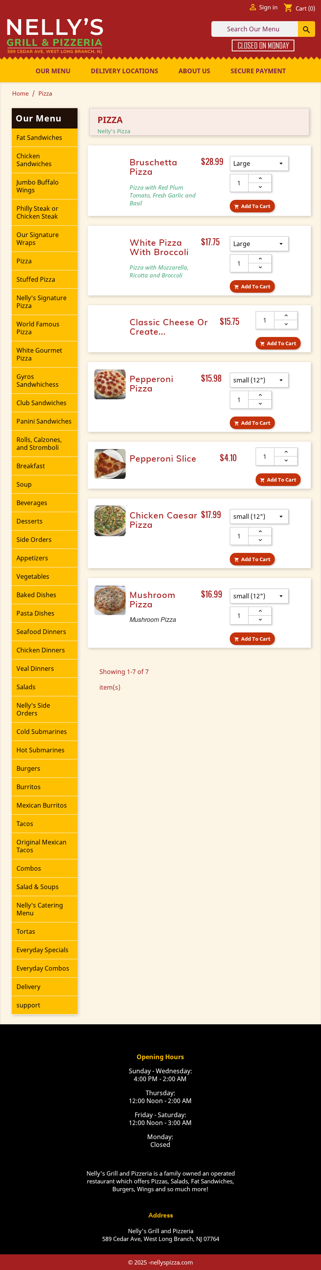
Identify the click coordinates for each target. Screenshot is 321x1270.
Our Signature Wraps (37, 238)
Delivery (28, 986)
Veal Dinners (35, 668)
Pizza (24, 261)
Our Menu (53, 71)
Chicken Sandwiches (34, 160)
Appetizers (32, 558)
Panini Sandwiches (44, 421)
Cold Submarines (41, 731)
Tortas (25, 931)
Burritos (28, 787)
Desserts (29, 521)
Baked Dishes (36, 595)
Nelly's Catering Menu (39, 909)
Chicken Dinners (40, 650)
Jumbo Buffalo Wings (37, 186)
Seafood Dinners (41, 631)
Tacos (24, 823)
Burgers (28, 768)
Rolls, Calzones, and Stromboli (39, 443)
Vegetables (32, 576)
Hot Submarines (40, 750)
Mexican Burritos (41, 805)
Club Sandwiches (41, 403)
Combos (28, 868)
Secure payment (258, 71)
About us (194, 71)
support (28, 1005)
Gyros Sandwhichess (37, 380)
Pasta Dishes (35, 613)
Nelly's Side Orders (33, 709)
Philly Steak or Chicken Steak (37, 212)
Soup (24, 484)
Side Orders (34, 539)
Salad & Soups (37, 886)
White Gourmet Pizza (39, 354)
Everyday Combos (42, 968)
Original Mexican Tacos (41, 846)
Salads (26, 687)
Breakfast (30, 466)
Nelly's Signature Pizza (41, 301)
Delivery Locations (124, 71)
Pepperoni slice (163, 459)
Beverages (31, 502)
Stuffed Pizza (35, 279)
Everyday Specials (42, 950)
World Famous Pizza (38, 328)
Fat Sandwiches (39, 137)
